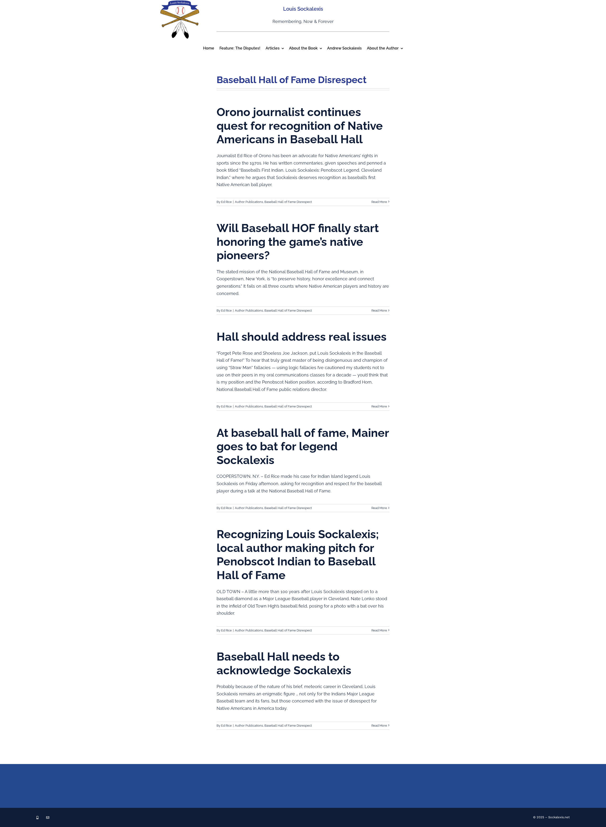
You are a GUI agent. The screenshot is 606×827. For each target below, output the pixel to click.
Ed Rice (226, 202)
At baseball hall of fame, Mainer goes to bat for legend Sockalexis (303, 446)
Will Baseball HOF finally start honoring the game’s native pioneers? (298, 241)
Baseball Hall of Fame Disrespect (288, 202)
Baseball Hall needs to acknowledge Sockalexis (284, 663)
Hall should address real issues (302, 336)
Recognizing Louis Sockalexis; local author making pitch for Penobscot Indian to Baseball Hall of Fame (298, 554)
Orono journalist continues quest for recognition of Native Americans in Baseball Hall (300, 125)
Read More (379, 202)
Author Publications (249, 202)
